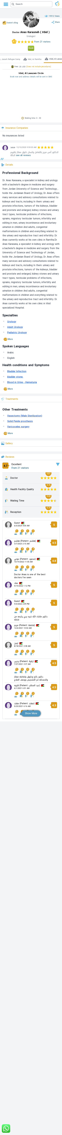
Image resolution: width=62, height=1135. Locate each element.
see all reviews (23, 155)
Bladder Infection (16, 371)
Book (31, 48)
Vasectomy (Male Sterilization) (24, 415)
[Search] (30, 4)
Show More (31, 713)
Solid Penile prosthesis (20, 421)
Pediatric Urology (17, 332)
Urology (11, 321)
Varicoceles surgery (18, 426)
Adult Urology (15, 327)
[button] (31, 4)
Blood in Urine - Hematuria (22, 382)
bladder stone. (15, 376)
